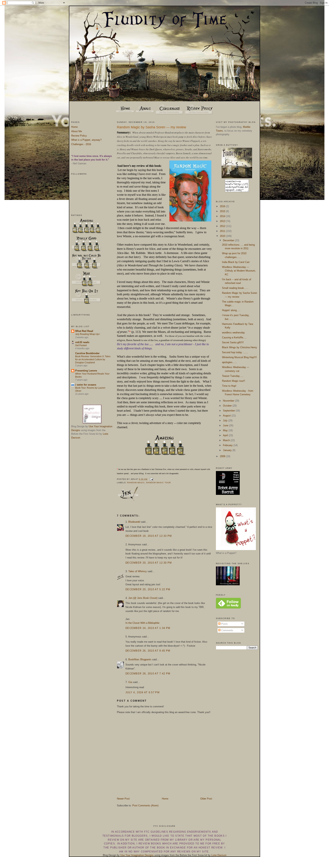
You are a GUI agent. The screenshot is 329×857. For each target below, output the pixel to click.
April (226, 435)
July (225, 420)
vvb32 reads (82, 342)
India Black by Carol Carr (236, 262)
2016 (223, 206)
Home (74, 126)
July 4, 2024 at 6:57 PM (142, 692)
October (227, 405)
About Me (76, 131)
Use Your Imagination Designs (137, 855)
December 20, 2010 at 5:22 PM (147, 589)
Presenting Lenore (86, 370)
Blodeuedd (134, 521)
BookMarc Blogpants (139, 659)
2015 (223, 211)
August (227, 415)
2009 (223, 456)
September (229, 410)
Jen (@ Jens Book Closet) (142, 598)
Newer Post (123, 798)
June (226, 425)
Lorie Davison (218, 855)
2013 (223, 221)
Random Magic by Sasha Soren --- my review (151, 127)
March (227, 440)
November (229, 400)
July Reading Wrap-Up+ (87, 334)
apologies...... (229, 362)
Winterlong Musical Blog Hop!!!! (239, 357)
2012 (223, 226)
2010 (223, 236)
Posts (224, 623)
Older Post (206, 798)
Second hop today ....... (235, 352)
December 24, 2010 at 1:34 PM (147, 628)
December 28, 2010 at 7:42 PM (147, 673)
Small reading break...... (235, 288)
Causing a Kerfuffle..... (234, 337)
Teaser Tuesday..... (232, 376)
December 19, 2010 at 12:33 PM (148, 535)
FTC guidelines (156, 831)
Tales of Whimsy (137, 571)
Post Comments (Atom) (145, 805)
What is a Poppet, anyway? (86, 139)
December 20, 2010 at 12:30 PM (148, 562)
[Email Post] (151, 479)
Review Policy (79, 135)
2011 (223, 231)
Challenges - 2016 (81, 144)
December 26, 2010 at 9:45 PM (147, 650)
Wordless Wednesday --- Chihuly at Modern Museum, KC (239, 271)
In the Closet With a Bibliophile (142, 622)
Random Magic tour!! (233, 380)
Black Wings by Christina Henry (239, 347)
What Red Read (84, 331)
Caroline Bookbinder (87, 353)
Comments (226, 630)
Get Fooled (81, 345)
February (228, 445)
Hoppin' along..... (231, 310)
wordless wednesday (233, 332)
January (227, 450)
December (229, 240)
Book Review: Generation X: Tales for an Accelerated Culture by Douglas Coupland (92, 359)
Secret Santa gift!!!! (233, 342)
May (225, 430)
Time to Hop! (229, 385)
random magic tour (158, 483)
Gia (130, 682)
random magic (136, 483)
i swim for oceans (85, 384)
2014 (223, 216)
